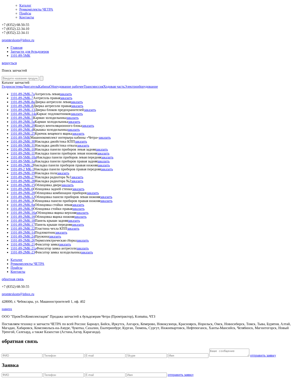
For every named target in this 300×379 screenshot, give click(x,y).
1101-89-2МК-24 (23, 236)
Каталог (25, 5)
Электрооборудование (141, 86)
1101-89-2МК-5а (23, 122)
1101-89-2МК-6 (22, 189)
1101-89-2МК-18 (23, 220)
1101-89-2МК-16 (23, 217)
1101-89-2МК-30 (23, 141)
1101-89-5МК (20, 55)
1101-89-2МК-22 (23, 228)
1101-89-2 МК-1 (22, 169)
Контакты (26, 17)
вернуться (9, 63)
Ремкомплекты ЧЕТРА (36, 9)
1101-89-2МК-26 (23, 240)
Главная (16, 47)
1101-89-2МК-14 (23, 232)
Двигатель (30, 86)
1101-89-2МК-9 (22, 209)
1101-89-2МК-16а (23, 213)
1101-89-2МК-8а (23, 102)
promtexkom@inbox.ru (18, 40)
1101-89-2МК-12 (23, 197)
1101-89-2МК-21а (23, 248)
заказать (66, 94)
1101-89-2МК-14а (23, 114)
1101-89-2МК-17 (23, 224)
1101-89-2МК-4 (22, 129)
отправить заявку (263, 355)
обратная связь (13, 279)
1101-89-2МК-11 (23, 153)
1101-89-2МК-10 (23, 149)
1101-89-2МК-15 (23, 185)
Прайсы (25, 13)
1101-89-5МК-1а (23, 161)
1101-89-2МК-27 (23, 177)
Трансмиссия (93, 86)
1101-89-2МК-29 (23, 126)
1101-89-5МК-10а (23, 157)
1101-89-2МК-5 (22, 118)
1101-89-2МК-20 (23, 193)
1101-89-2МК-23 (23, 252)
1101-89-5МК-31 (23, 145)
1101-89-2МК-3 (22, 201)
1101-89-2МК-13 (23, 110)
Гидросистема (12, 86)
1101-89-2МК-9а (23, 205)
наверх (7, 309)
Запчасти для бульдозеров (30, 51)
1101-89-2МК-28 (23, 181)
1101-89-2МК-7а (23, 94)
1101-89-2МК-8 (22, 106)
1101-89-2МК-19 (23, 173)
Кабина (43, 86)
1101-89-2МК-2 (22, 165)
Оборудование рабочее (66, 86)
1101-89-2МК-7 (22, 98)
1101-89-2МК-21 (23, 244)
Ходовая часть (114, 86)
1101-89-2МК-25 (23, 133)
